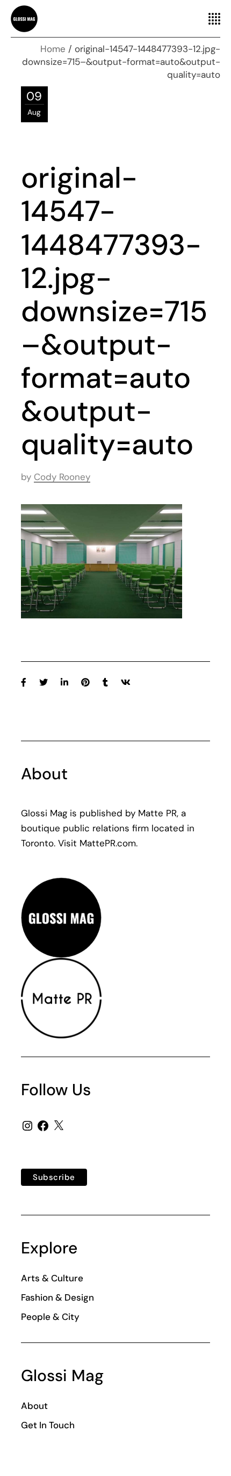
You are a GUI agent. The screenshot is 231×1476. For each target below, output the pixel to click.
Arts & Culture (52, 1278)
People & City (50, 1317)
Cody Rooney (62, 477)
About (34, 1406)
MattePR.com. (109, 843)
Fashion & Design (57, 1297)
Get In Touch (48, 1425)
